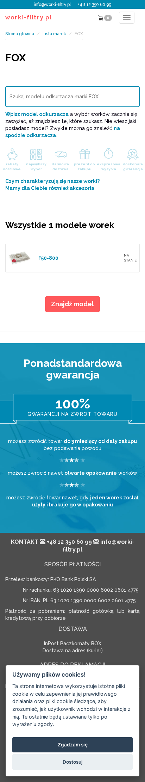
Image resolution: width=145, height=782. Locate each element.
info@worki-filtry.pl (52, 4)
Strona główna (19, 33)
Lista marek (54, 33)
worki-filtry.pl (28, 17)
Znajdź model (72, 304)
